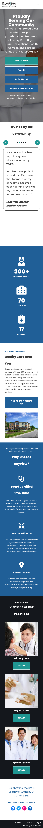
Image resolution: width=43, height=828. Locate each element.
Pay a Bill (21, 70)
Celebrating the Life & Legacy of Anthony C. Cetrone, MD (21, 791)
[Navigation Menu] (38, 5)
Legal (38, 822)
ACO (8, 822)
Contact (28, 822)
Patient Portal (21, 79)
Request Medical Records (21, 88)
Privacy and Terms (32, 825)
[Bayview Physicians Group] (9, 5)
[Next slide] (37, 142)
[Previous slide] (5, 142)
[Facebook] (13, 808)
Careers (17, 822)
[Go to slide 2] (19, 142)
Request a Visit (21, 61)
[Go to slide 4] (23, 142)
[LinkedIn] (30, 808)
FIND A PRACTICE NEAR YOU (21, 402)
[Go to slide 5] (25, 142)
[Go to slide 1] (17, 142)
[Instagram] (24, 808)
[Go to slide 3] (21, 142)
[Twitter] (18, 808)
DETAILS (21, 665)
